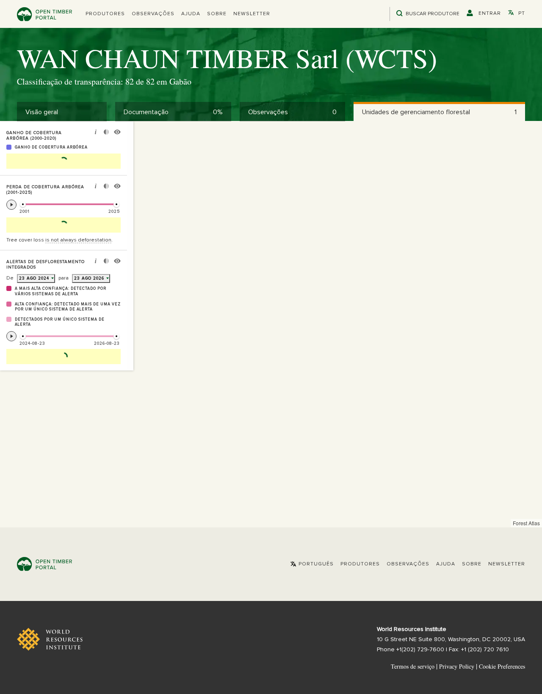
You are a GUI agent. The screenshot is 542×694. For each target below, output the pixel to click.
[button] (105, 14)
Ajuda (190, 13)
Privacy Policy (456, 666)
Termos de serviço (412, 666)
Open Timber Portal (44, 14)
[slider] (23, 204)
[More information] (95, 133)
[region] (271, 324)
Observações (153, 13)
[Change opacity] (106, 133)
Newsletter (251, 13)
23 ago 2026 (89, 278)
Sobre (217, 13)
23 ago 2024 (34, 278)
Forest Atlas (526, 523)
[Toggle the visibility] (117, 133)
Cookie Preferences (502, 666)
